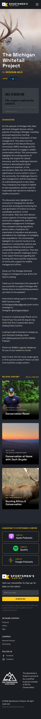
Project (5, 274)
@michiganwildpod (20, 310)
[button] (36, 4)
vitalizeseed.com (13, 338)
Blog (3, 629)
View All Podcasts (32, 377)
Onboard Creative (16, 707)
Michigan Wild (14, 72)
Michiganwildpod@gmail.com (17, 304)
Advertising (6, 644)
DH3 (37, 360)
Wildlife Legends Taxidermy (24, 347)
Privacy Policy (31, 605)
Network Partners (8, 640)
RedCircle (14, 111)
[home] (18, 4)
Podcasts (5, 622)
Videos (4, 626)
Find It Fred (7, 320)
